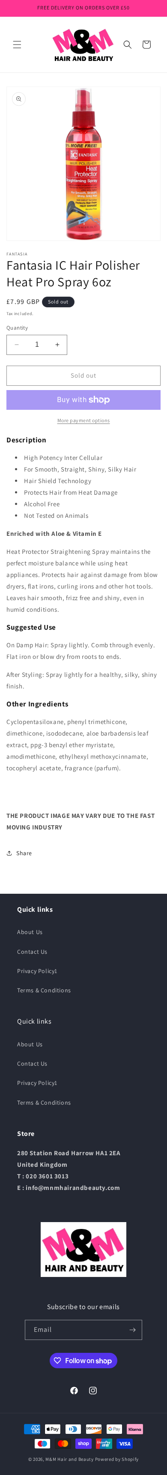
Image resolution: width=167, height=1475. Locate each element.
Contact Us (32, 951)
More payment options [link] (83, 420)
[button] (17, 44)
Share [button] (24, 853)
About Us (30, 932)
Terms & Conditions (44, 990)
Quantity (17, 327)
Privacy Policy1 (37, 971)
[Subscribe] (132, 1330)
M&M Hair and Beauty (69, 1459)
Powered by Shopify (117, 1459)
